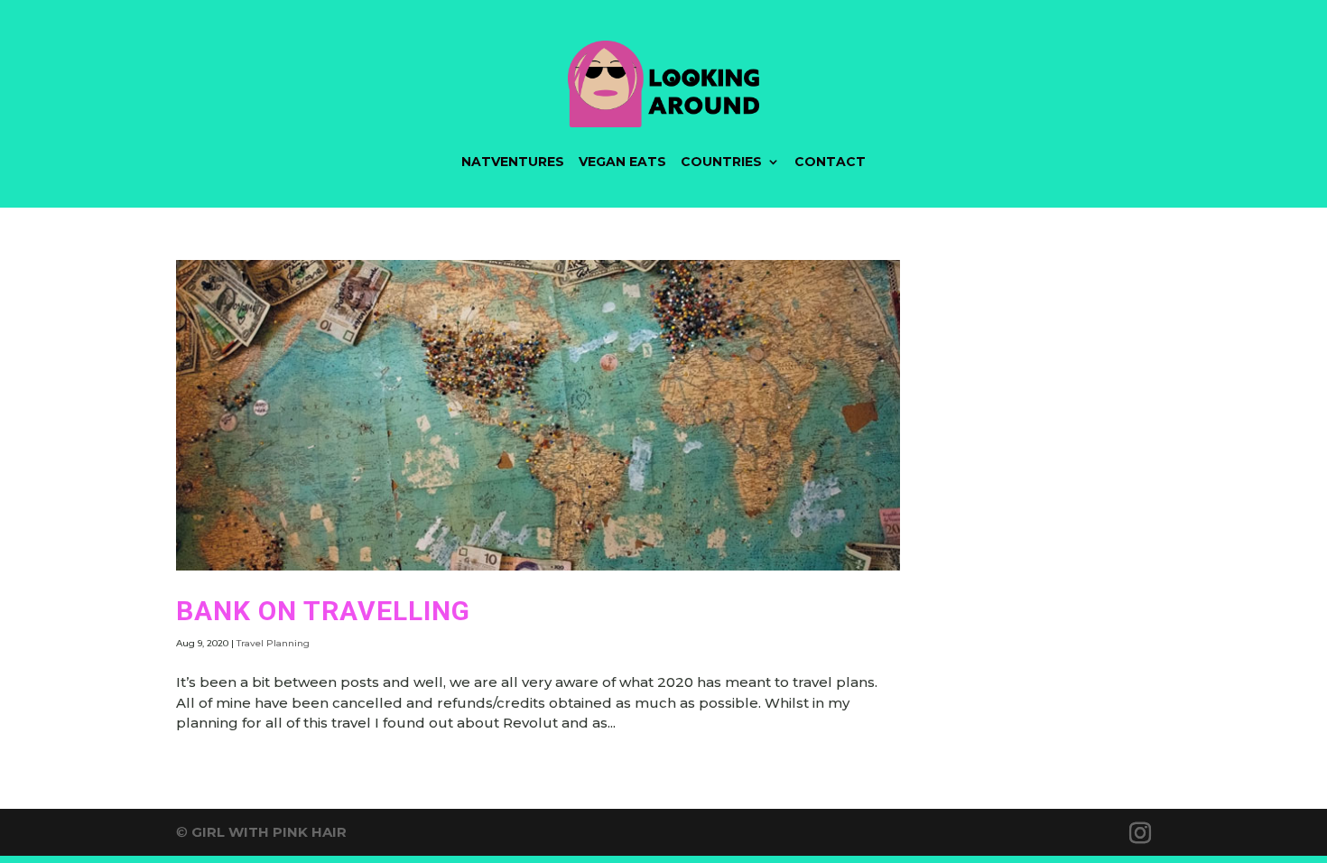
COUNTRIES (721, 161)
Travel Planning (273, 643)
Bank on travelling (323, 610)
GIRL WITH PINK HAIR (269, 831)
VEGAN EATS (622, 161)
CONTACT (830, 161)
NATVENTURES (512, 161)
